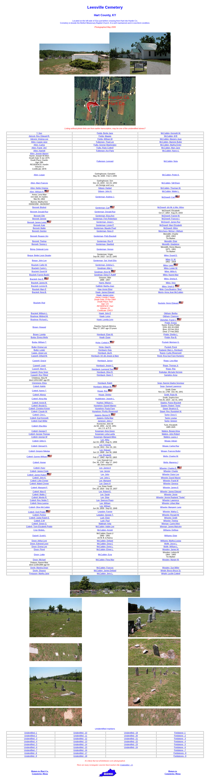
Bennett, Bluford (39, 207)
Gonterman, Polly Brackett (105, 236)
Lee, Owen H (105, 484)
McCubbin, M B (170, 136)
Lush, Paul (105, 521)
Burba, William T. (39, 342)
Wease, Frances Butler (171, 451)
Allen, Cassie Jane (39, 142)
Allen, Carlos (39, 145)
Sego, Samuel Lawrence (170, 386)
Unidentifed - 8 (30, 753)
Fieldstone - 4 (180, 741)
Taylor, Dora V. (170, 415)
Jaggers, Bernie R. (102, 415)
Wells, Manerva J (170, 462)
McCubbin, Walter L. (170, 191)
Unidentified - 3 (30, 739)
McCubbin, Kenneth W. (171, 133)
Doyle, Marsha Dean (39, 568)
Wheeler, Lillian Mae (170, 503)
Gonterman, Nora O (105, 231)
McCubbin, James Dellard (105, 571)
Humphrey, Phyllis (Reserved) (105, 411)
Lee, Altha (105, 440)
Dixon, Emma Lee (39, 547)
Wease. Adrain (170, 441)
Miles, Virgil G (168, 286)
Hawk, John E (105, 313)
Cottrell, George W (39, 437)
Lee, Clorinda (105, 445)
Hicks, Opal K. (105, 347)
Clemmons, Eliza (39, 383)
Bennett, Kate (39, 225)
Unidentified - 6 (30, 747)
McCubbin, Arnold (105, 530)
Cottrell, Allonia (39, 395)
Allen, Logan (39, 175)
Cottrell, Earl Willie (39, 421)
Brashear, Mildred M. (39, 316)
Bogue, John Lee (39, 261)
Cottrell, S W (39, 521)
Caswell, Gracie (39, 361)
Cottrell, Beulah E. (39, 406)
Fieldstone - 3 (180, 739)
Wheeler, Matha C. (171, 512)
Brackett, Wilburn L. (39, 313)
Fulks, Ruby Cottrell (105, 148)
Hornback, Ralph (105, 383)
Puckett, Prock (171, 347)
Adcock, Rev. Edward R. (39, 136)
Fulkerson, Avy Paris (105, 151)
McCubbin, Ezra (105, 555)
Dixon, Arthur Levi (39, 541)
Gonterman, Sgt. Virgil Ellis (105, 261)
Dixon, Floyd (39, 549)
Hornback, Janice (105, 361)
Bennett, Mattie (39, 228)
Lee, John (105, 474)
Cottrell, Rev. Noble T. (39, 500)
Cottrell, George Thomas (39, 434)
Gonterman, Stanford (105, 244)
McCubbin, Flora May (105, 560)
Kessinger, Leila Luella (105, 434)
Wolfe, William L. (170, 547)
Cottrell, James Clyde (39, 471)
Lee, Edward (105, 450)
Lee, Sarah (105, 494)
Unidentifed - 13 (80, 741)
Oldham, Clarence (171, 316)
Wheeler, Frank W (170, 481)
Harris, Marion (105, 283)
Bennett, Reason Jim (39, 236)
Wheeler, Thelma (170, 521)
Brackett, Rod (39, 303)
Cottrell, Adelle (39, 386)
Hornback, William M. (102, 387)
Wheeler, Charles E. (168, 468)
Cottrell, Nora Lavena (39, 503)
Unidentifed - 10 (80, 733)
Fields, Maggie (105, 136)
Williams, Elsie (170, 536)
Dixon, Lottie (39, 555)
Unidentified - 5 (30, 744)
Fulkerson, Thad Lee (105, 142)
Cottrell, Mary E (39, 492)
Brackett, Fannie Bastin (39, 275)
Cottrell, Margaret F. (39, 488)
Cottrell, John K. (39, 478)
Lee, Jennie (105, 471)
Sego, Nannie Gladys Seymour (170, 383)
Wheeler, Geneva (170, 484)
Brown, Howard (39, 327)
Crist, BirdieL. (39, 530)
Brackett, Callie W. (39, 265)
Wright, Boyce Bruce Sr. (171, 571)
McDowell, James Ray (170, 222)
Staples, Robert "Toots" (171, 406)
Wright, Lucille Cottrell (170, 573)
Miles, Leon (168, 265)
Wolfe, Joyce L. (170, 544)
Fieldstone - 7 (180, 750)
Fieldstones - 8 (180, 753)
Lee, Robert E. (105, 492)
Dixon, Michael (39, 560)
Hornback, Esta (105, 350)
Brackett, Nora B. (39, 292)
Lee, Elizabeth (105, 455)
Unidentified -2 (30, 736)
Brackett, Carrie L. (39, 268)
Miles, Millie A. (171, 271)
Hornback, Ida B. (105, 353)
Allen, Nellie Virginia (39, 188)
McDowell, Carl (168, 197)
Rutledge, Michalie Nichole (170, 372)
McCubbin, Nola (171, 161)
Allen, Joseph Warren (39, 154)
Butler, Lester (39, 350)
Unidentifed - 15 (80, 747)
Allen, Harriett (39, 151)
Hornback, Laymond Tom (103, 369)
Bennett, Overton (39, 231)
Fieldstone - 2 (180, 736)
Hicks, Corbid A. (103, 343)
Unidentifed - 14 (80, 744)
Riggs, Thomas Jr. (171, 366)
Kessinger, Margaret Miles (105, 437)
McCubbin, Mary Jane (170, 148)
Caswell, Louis (39, 366)
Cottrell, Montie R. (39, 497)
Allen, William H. (37, 192)
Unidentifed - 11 (80, 736)
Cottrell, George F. (39, 431)
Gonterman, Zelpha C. (104, 265)
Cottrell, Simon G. (39, 524)
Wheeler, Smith (170, 518)
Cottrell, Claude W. (39, 411)
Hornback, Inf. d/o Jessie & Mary (105, 356)
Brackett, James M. (39, 283)
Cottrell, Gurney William (37, 457)
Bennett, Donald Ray (39, 212)
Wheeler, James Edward (170, 492)
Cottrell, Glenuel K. (39, 446)
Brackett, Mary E (39, 289)
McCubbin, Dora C (105, 544)
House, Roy (102, 391)
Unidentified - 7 (30, 750)
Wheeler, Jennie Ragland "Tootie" (170, 497)
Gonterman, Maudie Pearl (105, 228)
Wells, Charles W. (170, 456)
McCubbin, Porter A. (170, 175)
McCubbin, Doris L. (105, 547)
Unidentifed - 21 (131, 739)
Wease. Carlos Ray (170, 446)
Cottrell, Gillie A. (39, 441)
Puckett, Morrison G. (170, 342)
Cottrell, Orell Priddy (37, 512)
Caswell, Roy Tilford (39, 375)
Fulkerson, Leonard (105, 161)
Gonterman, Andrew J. (104, 197)
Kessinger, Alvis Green (105, 431)
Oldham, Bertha (170, 313)
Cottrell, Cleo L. (39, 415)
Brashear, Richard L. (39, 320)
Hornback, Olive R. (105, 372)
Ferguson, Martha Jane (39, 573)
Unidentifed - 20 (131, 736)
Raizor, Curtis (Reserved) (171, 353)
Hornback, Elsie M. (105, 334)
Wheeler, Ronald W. (170, 515)
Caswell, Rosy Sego (39, 372)
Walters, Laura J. (171, 437)
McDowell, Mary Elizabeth (170, 225)
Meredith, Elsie (170, 241)
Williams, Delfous (170, 530)
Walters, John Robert (171, 434)
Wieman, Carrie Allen (171, 524)
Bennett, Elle (39, 216)
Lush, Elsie (105, 518)
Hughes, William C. (105, 403)
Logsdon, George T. (104, 515)
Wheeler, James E (171, 488)
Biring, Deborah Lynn (39, 249)
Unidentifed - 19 (131, 733)
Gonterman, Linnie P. (105, 225)
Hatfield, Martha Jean (105, 286)
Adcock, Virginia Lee (39, 139)
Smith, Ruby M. (170, 395)
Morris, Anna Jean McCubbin (170, 292)
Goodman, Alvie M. (102, 272)
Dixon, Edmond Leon (39, 544)
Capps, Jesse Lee (39, 353)
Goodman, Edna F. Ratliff (105, 275)
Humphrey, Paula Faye (105, 409)
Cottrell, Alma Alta (39, 399)
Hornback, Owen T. (105, 375)
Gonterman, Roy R (105, 241)
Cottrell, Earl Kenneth (39, 418)
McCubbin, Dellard (105, 541)
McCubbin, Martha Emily (170, 145)
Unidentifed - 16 (80, 750)
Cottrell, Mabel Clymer (39, 484)
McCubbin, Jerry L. (105, 573)
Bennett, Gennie (39, 219)
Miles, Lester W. (171, 268)
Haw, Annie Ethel (105, 289)
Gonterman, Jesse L (105, 222)
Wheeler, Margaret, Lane (170, 507)
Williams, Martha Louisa (170, 541)
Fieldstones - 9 (180, 756)
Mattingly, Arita (105, 524)
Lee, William (105, 503)
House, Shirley (105, 395)
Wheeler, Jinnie (170, 494)
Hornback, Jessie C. (105, 366)
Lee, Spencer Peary (105, 500)
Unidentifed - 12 (80, 739)
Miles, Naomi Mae (171, 275)
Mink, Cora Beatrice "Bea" (170, 289)
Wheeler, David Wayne (171, 478)
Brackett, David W (39, 271)
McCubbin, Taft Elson (171, 183)
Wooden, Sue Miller (170, 568)
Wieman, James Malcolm (171, 527)
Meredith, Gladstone (170, 244)
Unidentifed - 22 (131, 741)
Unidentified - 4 (30, 741)
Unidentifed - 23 (131, 744)
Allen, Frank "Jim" (39, 148)
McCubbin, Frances (104, 568)
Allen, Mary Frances (39, 183)
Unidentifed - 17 (80, 753)
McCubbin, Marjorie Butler (170, 142)
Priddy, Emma (171, 323)
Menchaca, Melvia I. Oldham (170, 231)
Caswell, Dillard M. (39, 356)
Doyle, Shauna (39, 571)
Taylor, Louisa (171, 418)
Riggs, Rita (170, 369)
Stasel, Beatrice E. (171, 409)
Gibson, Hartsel (105, 188)
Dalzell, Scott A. (39, 536)
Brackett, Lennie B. (39, 286)
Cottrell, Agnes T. (39, 391)
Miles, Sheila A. (170, 279)
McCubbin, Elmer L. (105, 549)
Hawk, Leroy (105, 316)
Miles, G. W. (171, 259)
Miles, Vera (170, 283)
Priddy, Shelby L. (170, 334)
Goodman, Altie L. (105, 268)
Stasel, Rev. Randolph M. (171, 411)
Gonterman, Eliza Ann (105, 216)
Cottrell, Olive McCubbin (39, 507)
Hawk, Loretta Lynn (105, 320)
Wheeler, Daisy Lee (170, 474)
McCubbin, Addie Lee (105, 527)
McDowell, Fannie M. (171, 216)
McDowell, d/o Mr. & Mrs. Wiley (170, 207)
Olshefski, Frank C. (168, 320)
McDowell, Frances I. (171, 219)
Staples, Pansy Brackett (170, 403)
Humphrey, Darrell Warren (105, 406)
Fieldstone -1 (180, 733)
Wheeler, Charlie (170, 471)
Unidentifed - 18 (80, 756)
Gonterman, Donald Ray (105, 212)
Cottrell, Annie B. (39, 403)
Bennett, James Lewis (37, 222)
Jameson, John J (105, 421)
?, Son (39, 133)
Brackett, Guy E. (37, 279)
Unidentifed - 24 (131, 747)
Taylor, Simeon (170, 421)
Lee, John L (105, 478)
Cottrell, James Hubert (37, 475)
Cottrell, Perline (39, 515)
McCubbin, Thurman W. (171, 188)
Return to (35, 771)
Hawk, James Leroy (105, 295)
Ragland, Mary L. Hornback (171, 350)
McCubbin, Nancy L (170, 151)
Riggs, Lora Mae (171, 361)
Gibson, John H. (105, 191)
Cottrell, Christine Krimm (39, 409)
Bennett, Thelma (39, 241)
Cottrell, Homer (39, 462)
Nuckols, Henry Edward (168, 303)
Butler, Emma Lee (39, 347)
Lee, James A (105, 468)
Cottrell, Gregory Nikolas (39, 451)
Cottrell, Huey (39, 468)
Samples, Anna (170, 375)
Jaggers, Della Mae (105, 418)
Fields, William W (105, 139)
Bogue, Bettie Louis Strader (39, 255)
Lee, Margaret (105, 481)
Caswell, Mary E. (39, 369)
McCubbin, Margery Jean (171, 139)
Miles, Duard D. (170, 255)
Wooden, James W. (170, 549)
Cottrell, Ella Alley (39, 426)
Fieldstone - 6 (180, 747)
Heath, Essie (104, 337)
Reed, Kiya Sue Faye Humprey (170, 356)
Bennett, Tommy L (39, 244)
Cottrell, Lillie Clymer (39, 481)
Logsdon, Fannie (105, 512)
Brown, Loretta (39, 334)
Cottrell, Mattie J (39, 494)
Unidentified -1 (30, 733)
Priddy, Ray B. (171, 337)
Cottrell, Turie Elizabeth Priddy (39, 527)
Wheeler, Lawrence (170, 500)
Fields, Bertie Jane (105, 133)
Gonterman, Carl (102, 208)
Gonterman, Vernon (105, 249)
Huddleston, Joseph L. (105, 399)
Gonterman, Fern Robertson (105, 219)
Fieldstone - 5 (180, 744)
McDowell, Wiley (170, 228)
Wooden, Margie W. (170, 560)
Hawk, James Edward (105, 292)
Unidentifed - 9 (30, 756)
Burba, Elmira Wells (39, 337)
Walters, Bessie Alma (171, 431)
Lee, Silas (105, 497)
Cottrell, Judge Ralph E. (39, 518)
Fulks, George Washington (105, 145)
